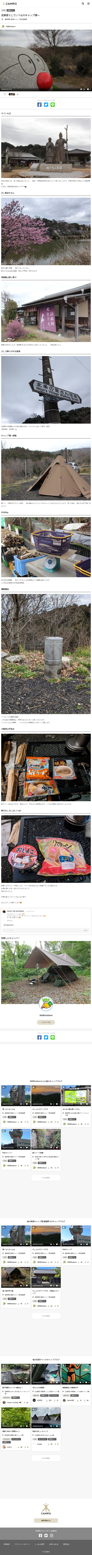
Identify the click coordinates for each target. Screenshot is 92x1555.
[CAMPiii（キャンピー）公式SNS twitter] (46, 1535)
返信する (9, 920)
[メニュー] (88, 3)
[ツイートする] (46, 104)
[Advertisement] (46, 1061)
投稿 (85, 930)
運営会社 (66, 1544)
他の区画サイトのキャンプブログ (46, 1360)
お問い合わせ (53, 1544)
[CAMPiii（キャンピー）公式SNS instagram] (51, 1535)
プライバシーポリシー (22, 1544)
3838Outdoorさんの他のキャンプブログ (46, 1081)
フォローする (46, 1022)
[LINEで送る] (53, 104)
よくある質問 (39, 1544)
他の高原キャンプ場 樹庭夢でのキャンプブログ (46, 1221)
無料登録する (46, 1520)
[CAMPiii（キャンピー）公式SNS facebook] (40, 1535)
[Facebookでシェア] (39, 104)
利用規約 (7, 1544)
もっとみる (46, 1177)
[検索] (83, 3)
